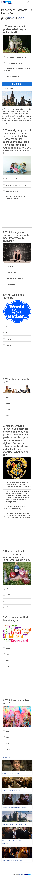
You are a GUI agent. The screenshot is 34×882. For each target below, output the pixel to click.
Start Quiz (17, 84)
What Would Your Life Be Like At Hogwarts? (14, 824)
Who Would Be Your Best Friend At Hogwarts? (15, 807)
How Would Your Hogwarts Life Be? (12, 773)
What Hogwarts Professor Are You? (12, 860)
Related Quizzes (7, 757)
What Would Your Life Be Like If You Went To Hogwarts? (14, 842)
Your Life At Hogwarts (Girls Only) (11, 790)
